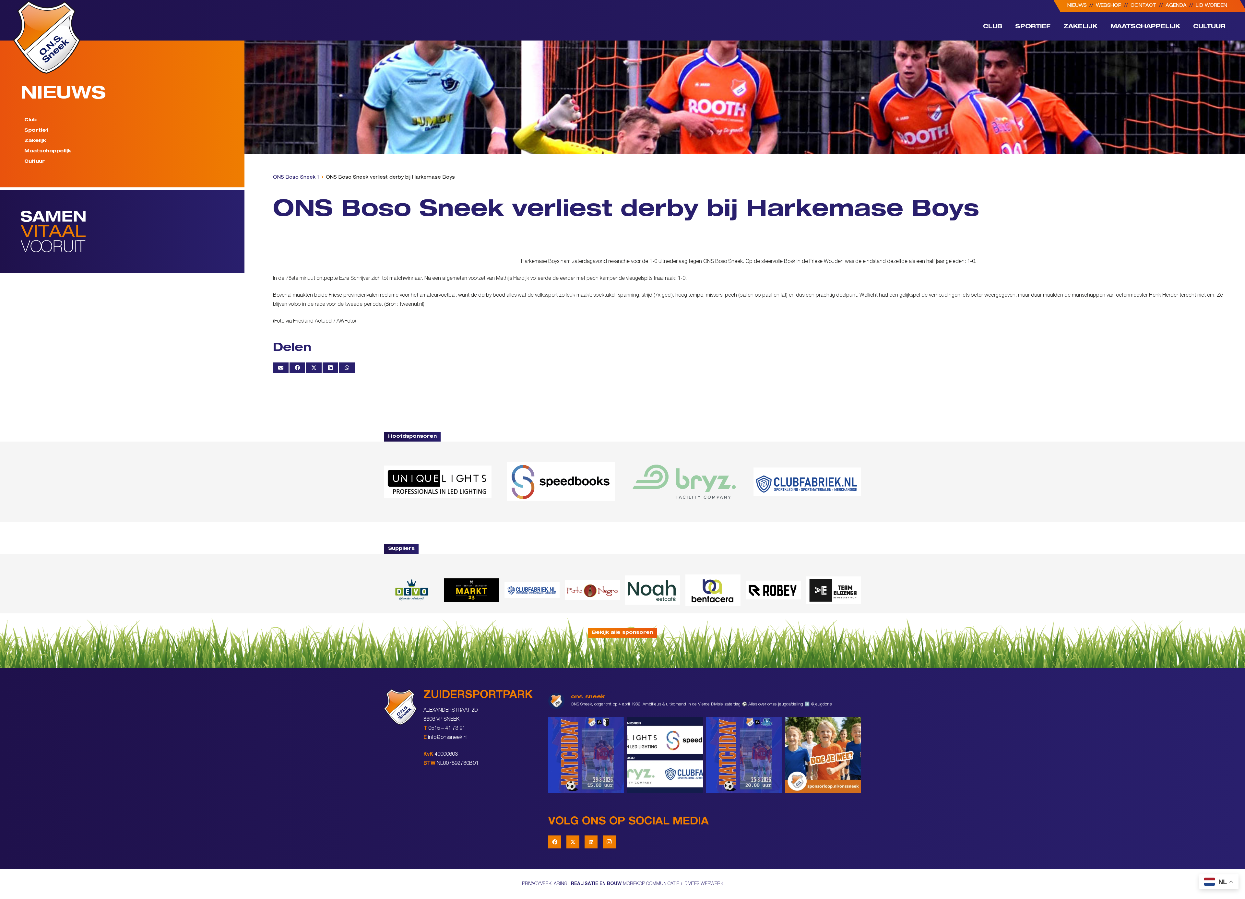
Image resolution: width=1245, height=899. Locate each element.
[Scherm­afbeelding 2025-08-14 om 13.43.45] (592, 590)
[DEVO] (411, 590)
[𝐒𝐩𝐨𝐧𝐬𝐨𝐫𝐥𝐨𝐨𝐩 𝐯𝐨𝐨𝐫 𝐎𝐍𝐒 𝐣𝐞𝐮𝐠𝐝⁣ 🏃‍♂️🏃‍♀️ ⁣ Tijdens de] (823, 755)
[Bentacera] (713, 590)
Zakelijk (35, 141)
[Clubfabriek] (532, 590)
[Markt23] (471, 590)
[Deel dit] (297, 367)
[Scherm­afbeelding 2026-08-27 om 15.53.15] (773, 590)
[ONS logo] (46, 37)
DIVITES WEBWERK (703, 884)
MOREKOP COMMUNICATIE (651, 884)
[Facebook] (554, 841)
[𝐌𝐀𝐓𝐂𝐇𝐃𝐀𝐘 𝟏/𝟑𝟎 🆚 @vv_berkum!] (586, 755)
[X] (572, 841)
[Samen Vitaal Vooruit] (132, 231)
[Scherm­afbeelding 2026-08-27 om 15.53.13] (833, 590)
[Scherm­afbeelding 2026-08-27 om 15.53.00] (438, 482)
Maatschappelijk (47, 151)
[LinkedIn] (591, 841)
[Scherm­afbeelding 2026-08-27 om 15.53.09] (807, 481)
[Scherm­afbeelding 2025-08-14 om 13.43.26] (652, 590)
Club (30, 120)
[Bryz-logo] (684, 481)
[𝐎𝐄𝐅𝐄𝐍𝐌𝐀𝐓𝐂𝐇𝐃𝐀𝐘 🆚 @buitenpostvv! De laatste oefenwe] (744, 755)
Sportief (36, 130)
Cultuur (34, 162)
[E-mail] (281, 367)
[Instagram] (609, 841)
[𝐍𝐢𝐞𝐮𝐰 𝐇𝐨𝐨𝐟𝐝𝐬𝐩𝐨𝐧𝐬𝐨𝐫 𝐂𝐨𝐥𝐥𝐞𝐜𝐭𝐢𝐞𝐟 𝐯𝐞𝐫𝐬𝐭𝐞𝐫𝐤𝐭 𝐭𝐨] (665, 755)
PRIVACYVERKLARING (544, 884)
